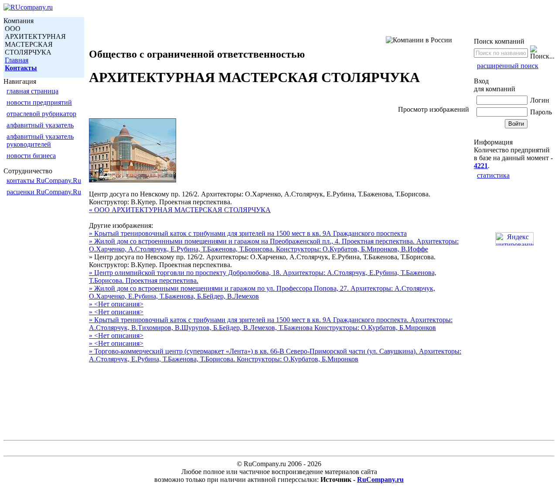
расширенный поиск (507, 65)
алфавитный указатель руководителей (40, 140)
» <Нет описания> (116, 304)
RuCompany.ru (380, 479)
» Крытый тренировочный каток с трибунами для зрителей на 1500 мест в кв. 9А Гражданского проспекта (248, 233)
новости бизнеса (31, 155)
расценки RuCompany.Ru (44, 192)
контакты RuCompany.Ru (44, 180)
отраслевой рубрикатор (41, 113)
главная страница (32, 91)
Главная (16, 60)
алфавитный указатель (40, 125)
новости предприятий (39, 102)
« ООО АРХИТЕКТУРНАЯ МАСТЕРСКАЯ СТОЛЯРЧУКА (180, 209)
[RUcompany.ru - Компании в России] (28, 7)
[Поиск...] (542, 52)
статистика (493, 175)
